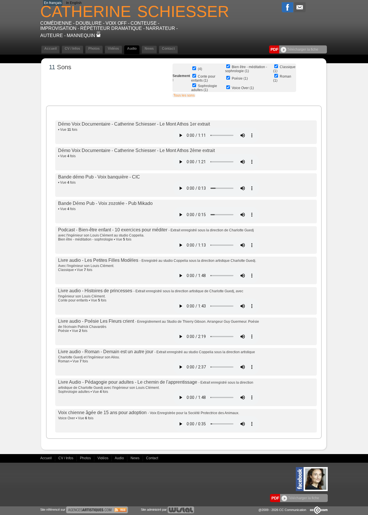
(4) (200, 69)
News (135, 458)
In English (74, 3)
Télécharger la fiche (302, 49)
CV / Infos (66, 458)
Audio (120, 458)
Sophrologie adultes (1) (204, 88)
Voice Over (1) (243, 88)
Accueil (46, 458)
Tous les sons (184, 95)
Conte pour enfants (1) (203, 78)
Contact (152, 458)
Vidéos (103, 458)
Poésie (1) (240, 78)
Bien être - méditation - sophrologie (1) (246, 69)
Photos (86, 458)
